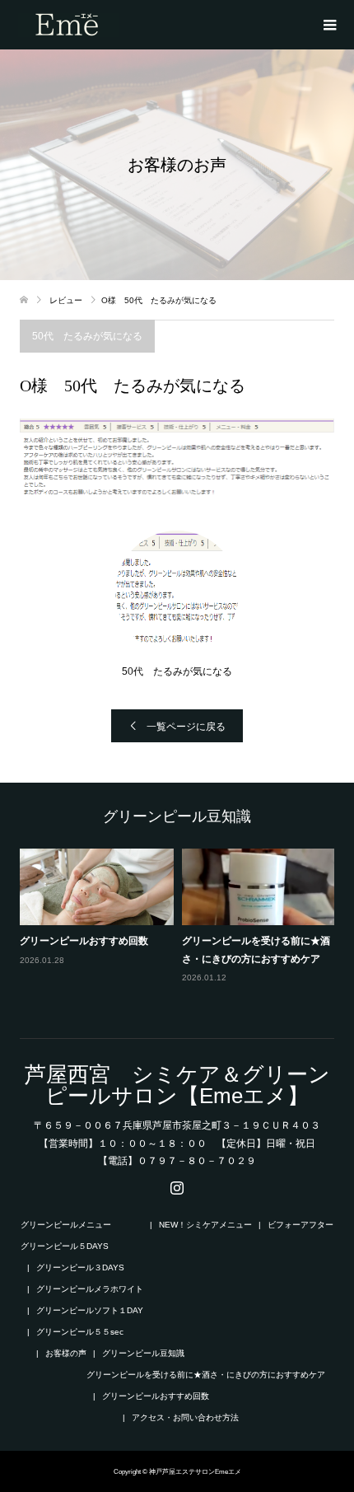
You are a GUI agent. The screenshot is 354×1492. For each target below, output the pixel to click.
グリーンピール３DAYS (80, 1267)
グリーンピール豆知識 (143, 1353)
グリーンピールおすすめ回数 (84, 941)
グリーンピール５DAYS (65, 1246)
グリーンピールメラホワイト (89, 1288)
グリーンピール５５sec (79, 1331)
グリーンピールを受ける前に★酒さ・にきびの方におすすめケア (205, 1374)
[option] (181, 928)
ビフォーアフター (300, 1224)
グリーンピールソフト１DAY (89, 1310)
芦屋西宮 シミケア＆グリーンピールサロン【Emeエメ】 (177, 1085)
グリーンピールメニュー (66, 1224)
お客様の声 (65, 1353)
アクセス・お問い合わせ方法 (185, 1417)
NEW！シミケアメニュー (205, 1224)
